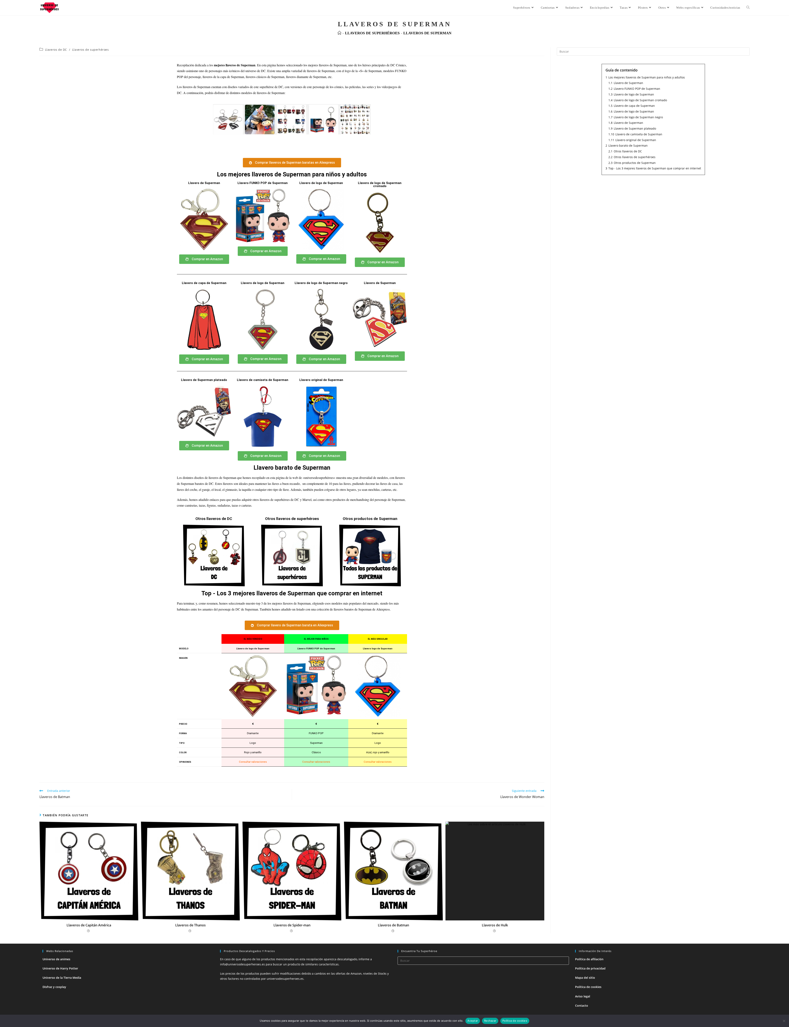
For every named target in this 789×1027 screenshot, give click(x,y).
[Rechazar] (784, 1021)
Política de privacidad (590, 968)
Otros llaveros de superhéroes (292, 518)
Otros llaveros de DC (213, 518)
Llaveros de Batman (393, 925)
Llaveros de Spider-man (291, 925)
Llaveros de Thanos (190, 925)
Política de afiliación (589, 959)
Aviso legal (582, 996)
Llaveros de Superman (427, 33)
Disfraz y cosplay (54, 987)
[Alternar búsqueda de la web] (748, 7)
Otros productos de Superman (370, 518)
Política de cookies (588, 987)
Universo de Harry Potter (60, 968)
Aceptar (472, 1020)
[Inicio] (339, 33)
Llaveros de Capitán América (89, 925)
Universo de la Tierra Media (62, 978)
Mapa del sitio (585, 978)
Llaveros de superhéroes (90, 50)
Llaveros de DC (56, 50)
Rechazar (490, 1020)
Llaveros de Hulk (495, 925)
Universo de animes (56, 959)
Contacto (581, 1005)
